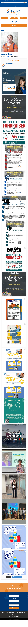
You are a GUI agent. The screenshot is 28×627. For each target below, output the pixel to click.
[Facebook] (13, 22)
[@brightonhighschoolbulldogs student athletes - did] (14, 157)
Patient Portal (14, 17)
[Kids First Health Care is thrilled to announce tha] (14, 461)
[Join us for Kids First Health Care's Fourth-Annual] (14, 107)
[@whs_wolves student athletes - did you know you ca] (14, 233)
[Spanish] (7, 3)
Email (14, 603)
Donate (24, 17)
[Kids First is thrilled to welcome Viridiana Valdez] (14, 81)
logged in (8, 56)
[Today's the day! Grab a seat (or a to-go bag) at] (14, 132)
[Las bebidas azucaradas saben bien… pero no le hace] (14, 537)
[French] (3, 3)
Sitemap (14, 615)
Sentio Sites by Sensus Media (14, 619)
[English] (2, 3)
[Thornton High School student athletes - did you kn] (14, 183)
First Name (14, 594)
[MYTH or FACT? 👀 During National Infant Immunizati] (14, 486)
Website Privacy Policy (14, 616)
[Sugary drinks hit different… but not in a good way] (14, 562)
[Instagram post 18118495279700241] (14, 284)
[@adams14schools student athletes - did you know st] (14, 208)
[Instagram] (16, 22)
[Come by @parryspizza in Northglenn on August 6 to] (14, 258)
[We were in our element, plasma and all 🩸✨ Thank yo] (14, 436)
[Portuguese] (5, 3)
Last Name (14, 598)
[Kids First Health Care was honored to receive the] (14, 511)
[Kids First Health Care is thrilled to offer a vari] (14, 309)
